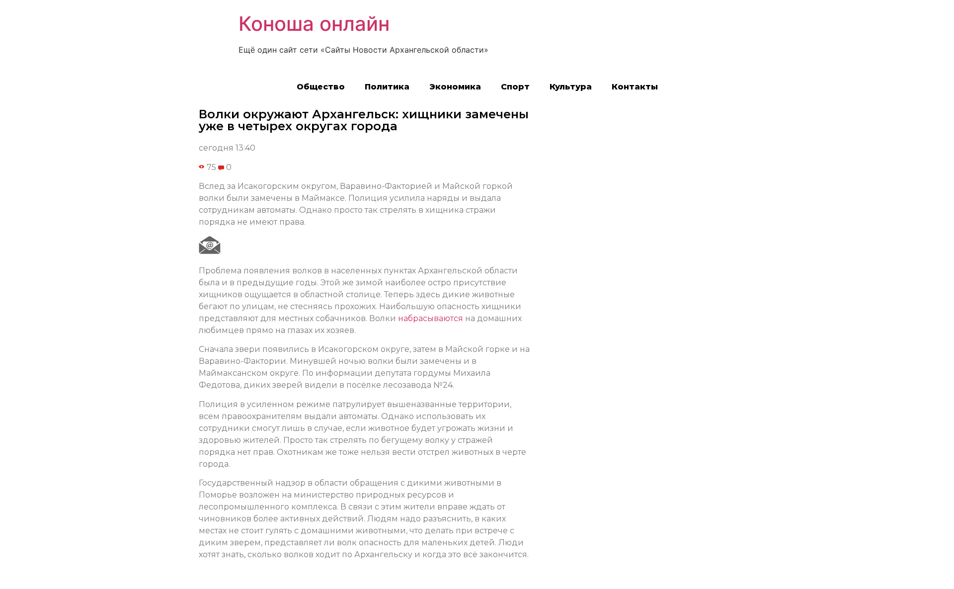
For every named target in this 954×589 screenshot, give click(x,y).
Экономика (455, 86)
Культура (571, 86)
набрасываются (430, 318)
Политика (387, 86)
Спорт (515, 86)
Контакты (635, 86)
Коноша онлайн (314, 23)
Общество (321, 86)
